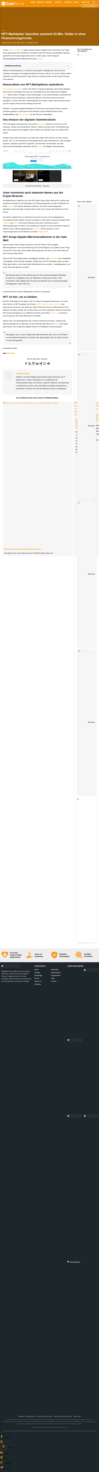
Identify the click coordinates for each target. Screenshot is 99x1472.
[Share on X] (29, 364)
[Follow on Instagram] (42, 1411)
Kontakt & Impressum (26, 1416)
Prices (36, 978)
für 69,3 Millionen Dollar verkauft (47, 304)
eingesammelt (43, 232)
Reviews (67, 2)
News (33, 2)
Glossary (37, 984)
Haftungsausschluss (44, 1416)
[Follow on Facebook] (38, 1411)
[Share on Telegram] (48, 364)
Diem (15, 223)
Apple (56, 324)
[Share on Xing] (40, 364)
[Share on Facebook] (26, 364)
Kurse (75, 2)
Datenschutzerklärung (63, 1416)
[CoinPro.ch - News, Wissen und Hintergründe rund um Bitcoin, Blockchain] (12, 3)
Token (5, 95)
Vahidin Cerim (33, 43)
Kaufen (58, 2)
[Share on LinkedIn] (37, 364)
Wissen (49, 2)
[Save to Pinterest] (33, 364)
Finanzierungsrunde (16, 50)
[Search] (28, 2)
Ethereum (36, 229)
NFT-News (11, 353)
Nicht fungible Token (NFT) (12, 89)
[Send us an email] (49, 1411)
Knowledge (38, 975)
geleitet (40, 59)
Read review (91, 277)
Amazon (40, 146)
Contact (54, 981)
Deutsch (95, 2)
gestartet (11, 206)
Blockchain (42, 124)
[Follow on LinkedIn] (60, 1411)
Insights (40, 2)
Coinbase (6, 223)
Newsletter (55, 969)
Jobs (52, 978)
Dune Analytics (24, 114)
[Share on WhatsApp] (44, 364)
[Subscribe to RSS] (56, 1411)
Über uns (85, 2)
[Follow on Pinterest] (53, 1411)
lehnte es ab (54, 313)
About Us (37, 981)
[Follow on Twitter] (46, 1411)
